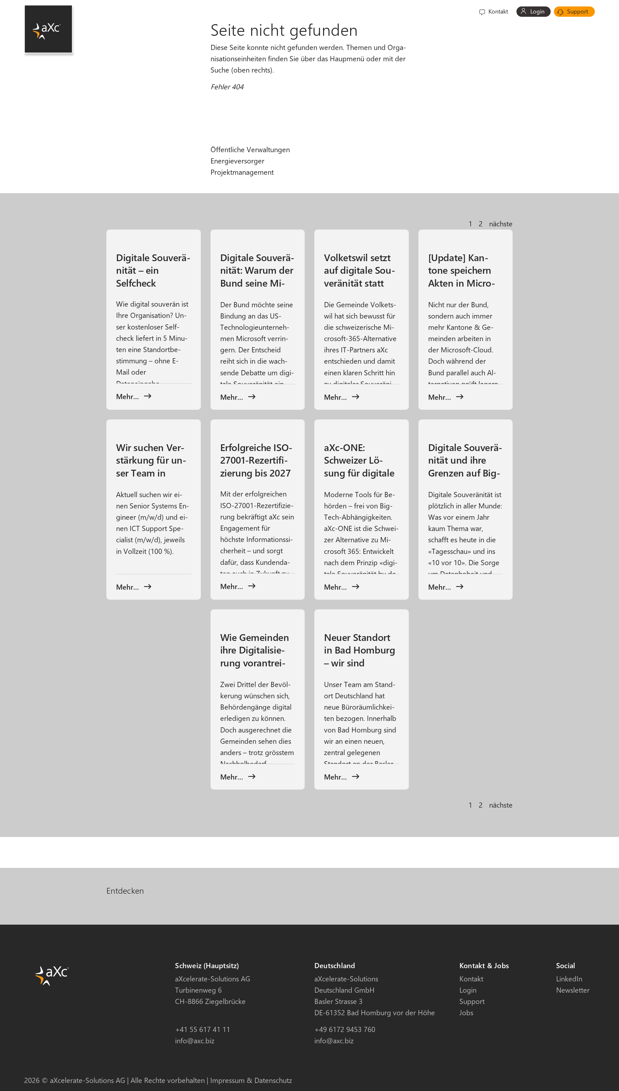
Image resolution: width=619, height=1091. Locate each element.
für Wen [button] (362, 11)
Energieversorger (237, 160)
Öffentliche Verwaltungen (250, 149)
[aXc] (48, 29)
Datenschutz (273, 1080)
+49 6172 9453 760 (344, 1029)
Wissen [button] (431, 11)
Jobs (466, 1012)
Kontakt (497, 11)
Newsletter (573, 990)
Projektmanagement (242, 172)
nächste (501, 223)
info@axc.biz (194, 1040)
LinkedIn (569, 978)
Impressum (227, 1080)
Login (537, 11)
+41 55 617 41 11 (202, 1029)
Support (576, 11)
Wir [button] (457, 11)
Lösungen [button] (397, 11)
